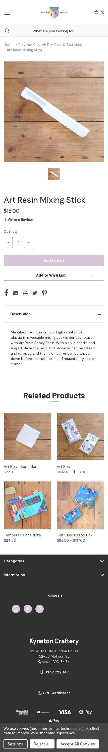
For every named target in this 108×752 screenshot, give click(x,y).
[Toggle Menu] (7, 12)
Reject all (42, 744)
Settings (15, 744)
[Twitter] (34, 292)
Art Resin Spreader (20, 466)
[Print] (25, 292)
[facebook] (28, 608)
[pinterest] (39, 608)
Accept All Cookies (78, 744)
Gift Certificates (56, 693)
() (101, 12)
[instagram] (16, 608)
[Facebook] (6, 292)
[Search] (5, 31)
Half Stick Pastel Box (74, 535)
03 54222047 (56, 672)
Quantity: (11, 231)
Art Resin (65, 466)
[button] (54, 314)
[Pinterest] (44, 292)
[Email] (15, 292)
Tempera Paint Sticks (22, 535)
